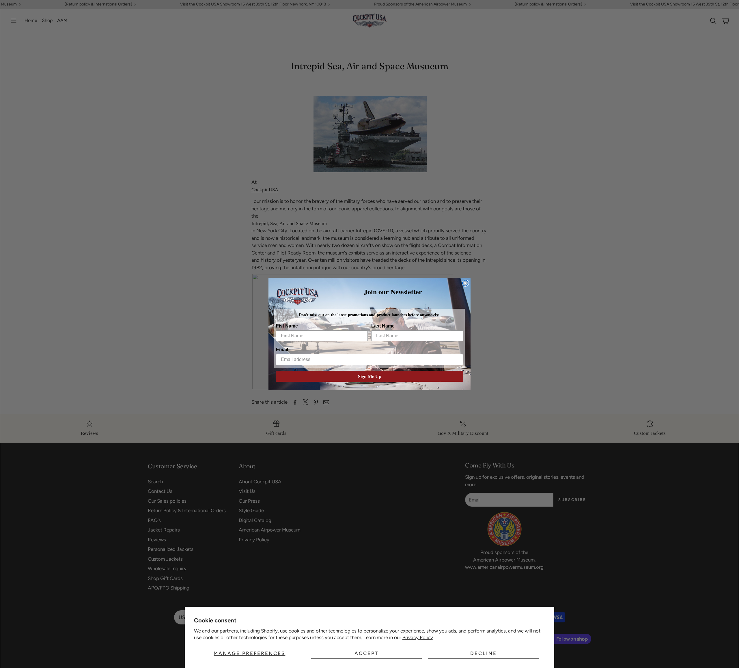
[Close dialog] (465, 283)
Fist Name (287, 325)
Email (282, 349)
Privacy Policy (417, 637)
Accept (366, 653)
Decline (483, 653)
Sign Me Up (369, 376)
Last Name (383, 325)
